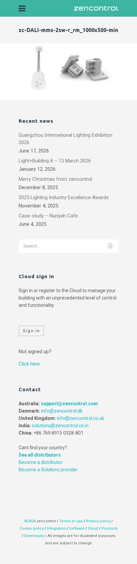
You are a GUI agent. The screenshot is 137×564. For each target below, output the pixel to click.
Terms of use (71, 521)
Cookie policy (32, 528)
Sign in (31, 330)
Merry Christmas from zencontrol (55, 179)
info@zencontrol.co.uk (80, 418)
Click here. (30, 364)
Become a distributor (41, 462)
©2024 (30, 521)
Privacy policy (98, 521)
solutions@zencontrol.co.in (60, 425)
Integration (56, 528)
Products (109, 528)
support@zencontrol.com (69, 403)
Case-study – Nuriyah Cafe (48, 216)
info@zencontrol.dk (61, 411)
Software (76, 528)
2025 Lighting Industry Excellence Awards (64, 197)
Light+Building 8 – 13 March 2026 (55, 161)
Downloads (34, 536)
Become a (48, 469)
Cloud (93, 528)
